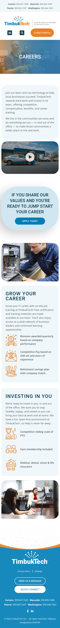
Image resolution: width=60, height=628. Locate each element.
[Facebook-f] (27, 611)
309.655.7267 (20, 8)
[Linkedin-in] (32, 611)
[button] (9, 32)
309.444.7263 (47, 8)
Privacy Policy (24, 571)
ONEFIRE (36, 622)
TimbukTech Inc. (19, 618)
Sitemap (38, 571)
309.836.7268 (46, 4)
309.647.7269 (22, 4)
